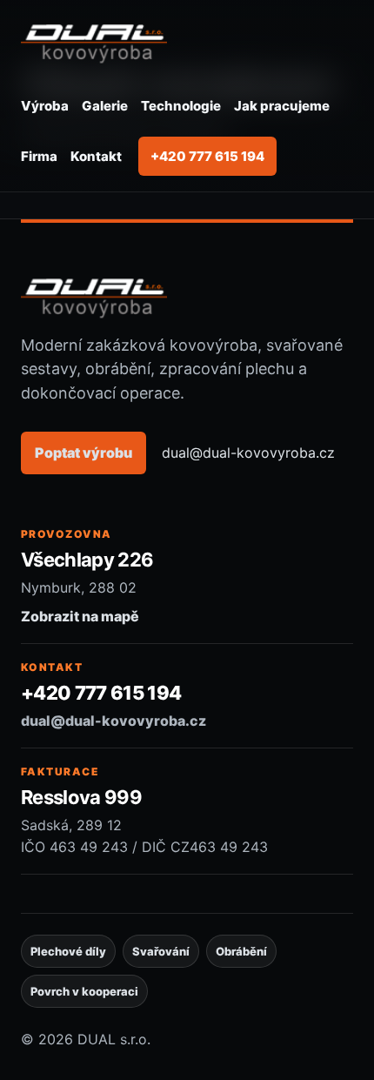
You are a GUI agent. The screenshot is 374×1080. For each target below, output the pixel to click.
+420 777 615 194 (207, 156)
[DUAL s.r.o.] (94, 42)
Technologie (181, 105)
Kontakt (96, 156)
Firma (39, 156)
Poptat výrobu (83, 452)
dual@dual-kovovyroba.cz (248, 452)
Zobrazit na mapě (80, 616)
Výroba (45, 105)
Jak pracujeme (282, 105)
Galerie (105, 105)
